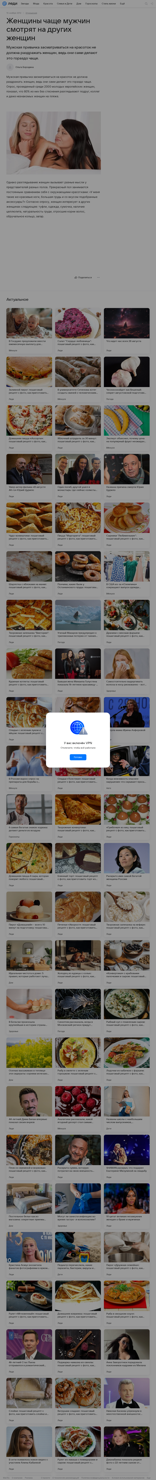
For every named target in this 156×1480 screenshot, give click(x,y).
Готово (78, 757)
